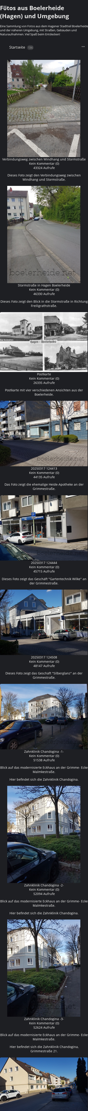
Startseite (17, 47)
